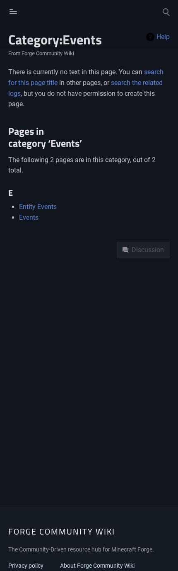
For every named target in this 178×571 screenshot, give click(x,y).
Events (28, 217)
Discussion (148, 250)
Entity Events (38, 207)
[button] (12, 11)
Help (163, 37)
